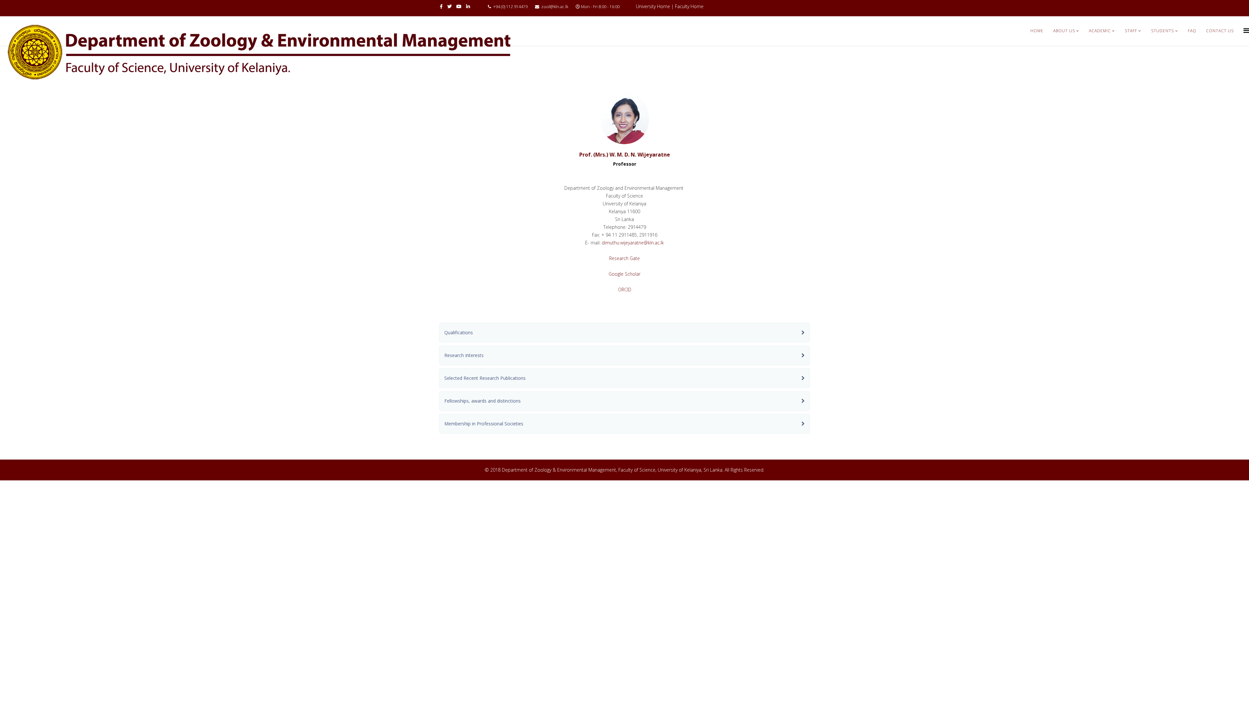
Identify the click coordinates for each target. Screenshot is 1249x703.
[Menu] (1246, 30)
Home (1036, 31)
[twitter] (449, 6)
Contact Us (1220, 31)
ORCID (624, 289)
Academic (1100, 31)
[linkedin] (468, 6)
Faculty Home (689, 6)
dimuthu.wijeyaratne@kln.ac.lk (633, 243)
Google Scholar (624, 274)
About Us (1064, 31)
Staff (1131, 31)
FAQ (1192, 31)
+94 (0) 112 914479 (510, 6)
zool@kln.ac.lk (554, 6)
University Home (653, 6)
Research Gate (624, 258)
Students (1162, 31)
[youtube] (459, 6)
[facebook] (441, 6)
